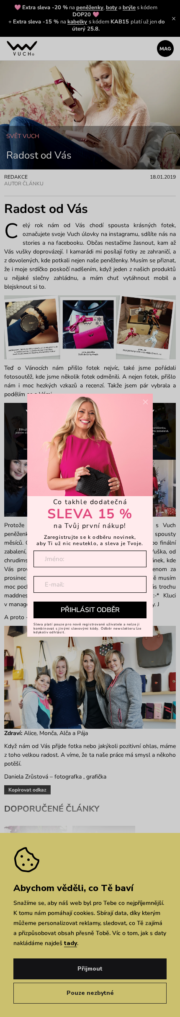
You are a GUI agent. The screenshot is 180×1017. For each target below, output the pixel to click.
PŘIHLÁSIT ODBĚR (90, 610)
